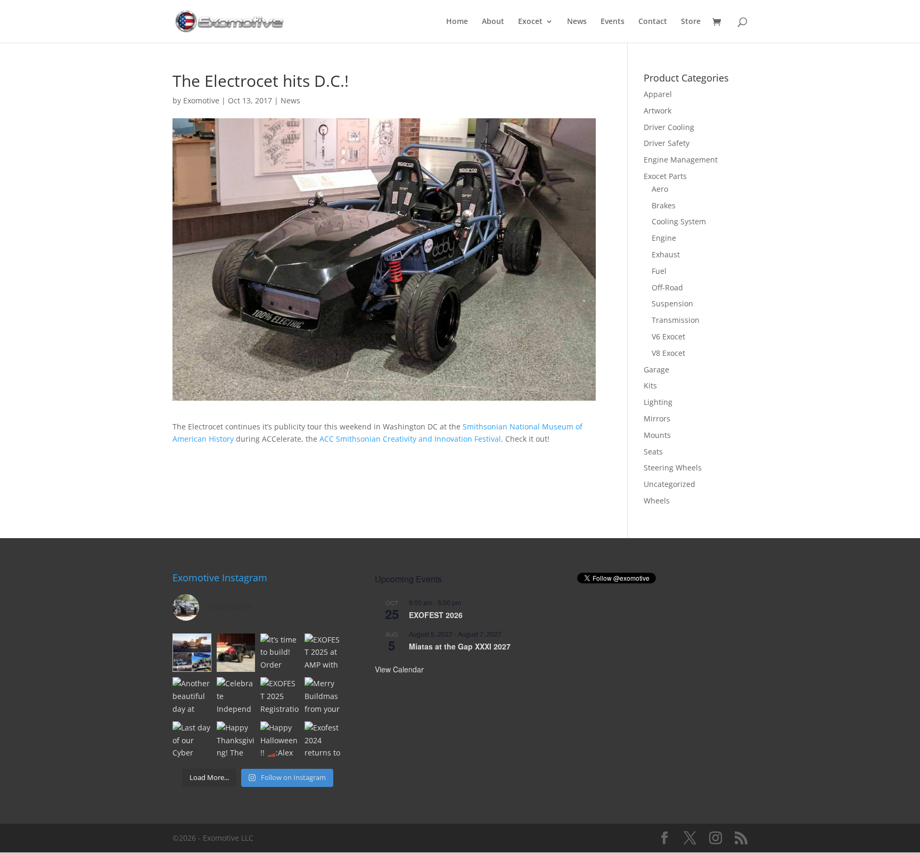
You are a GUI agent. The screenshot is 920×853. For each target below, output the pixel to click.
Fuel (659, 271)
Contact (652, 22)
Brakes (664, 205)
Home (457, 22)
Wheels (657, 500)
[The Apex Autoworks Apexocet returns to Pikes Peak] (191, 652)
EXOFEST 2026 (436, 615)
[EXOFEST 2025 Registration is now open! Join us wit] (279, 696)
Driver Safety (666, 143)
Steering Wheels (673, 467)
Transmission (676, 320)
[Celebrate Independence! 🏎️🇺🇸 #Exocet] (236, 696)
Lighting (658, 402)
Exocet (530, 22)
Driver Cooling (669, 127)
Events (613, 22)
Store (691, 22)
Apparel (658, 94)
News (577, 22)
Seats (653, 451)
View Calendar (399, 669)
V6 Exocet (668, 336)
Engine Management (681, 160)
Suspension (672, 303)
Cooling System (679, 221)
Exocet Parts (665, 176)
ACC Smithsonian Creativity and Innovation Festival (410, 439)
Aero (660, 189)
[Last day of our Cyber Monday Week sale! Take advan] (191, 740)
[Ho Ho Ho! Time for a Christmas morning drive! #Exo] (236, 652)
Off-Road (667, 287)
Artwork (657, 110)
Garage (656, 369)
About (493, 22)
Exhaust (666, 254)
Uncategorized (669, 484)
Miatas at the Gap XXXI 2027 (460, 646)
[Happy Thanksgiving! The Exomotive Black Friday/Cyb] (236, 740)
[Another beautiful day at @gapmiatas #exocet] (191, 696)
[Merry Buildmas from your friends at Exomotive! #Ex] (324, 696)
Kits (650, 385)
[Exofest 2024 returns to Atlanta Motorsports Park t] (324, 740)
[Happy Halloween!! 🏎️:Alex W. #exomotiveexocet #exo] (279, 740)
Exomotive (201, 100)
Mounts (657, 435)
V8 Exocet (668, 353)
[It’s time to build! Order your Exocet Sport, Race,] (279, 652)
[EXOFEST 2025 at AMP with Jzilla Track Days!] (324, 652)
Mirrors (657, 418)
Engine (664, 238)
